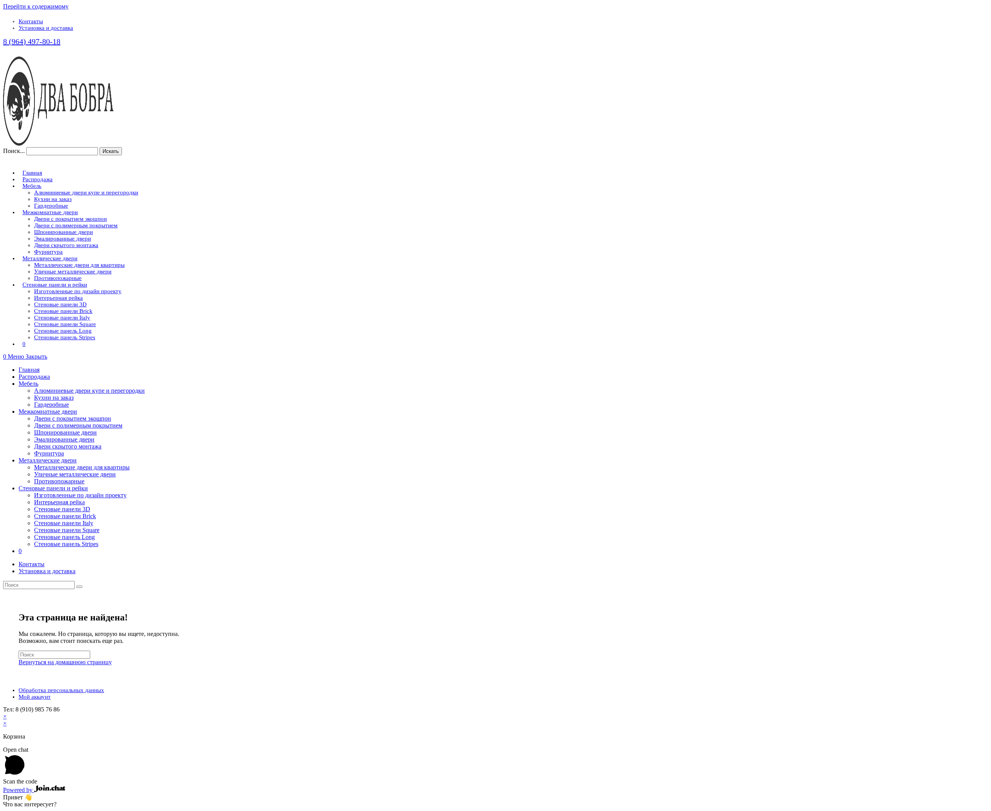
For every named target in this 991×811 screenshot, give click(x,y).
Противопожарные (59, 481)
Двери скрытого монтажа (67, 446)
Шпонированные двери (65, 432)
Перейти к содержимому (36, 6)
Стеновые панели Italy (63, 523)
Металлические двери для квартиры (82, 467)
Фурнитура (49, 453)
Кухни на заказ (54, 397)
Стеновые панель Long (64, 537)
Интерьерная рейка (59, 502)
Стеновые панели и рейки (53, 488)
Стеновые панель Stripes (66, 544)
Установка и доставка (46, 28)
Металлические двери (48, 460)
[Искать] (79, 587)
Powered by (18, 790)
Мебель (28, 383)
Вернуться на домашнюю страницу (65, 662)
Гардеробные (51, 404)
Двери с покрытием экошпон (72, 418)
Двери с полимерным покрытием (78, 425)
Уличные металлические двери (75, 474)
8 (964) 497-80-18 (31, 41)
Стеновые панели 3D (62, 509)
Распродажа (34, 376)
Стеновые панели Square (66, 530)
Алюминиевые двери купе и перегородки (89, 390)
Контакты (31, 21)
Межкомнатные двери (48, 411)
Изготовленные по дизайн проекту (80, 495)
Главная (29, 369)
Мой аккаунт (35, 697)
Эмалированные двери (64, 439)
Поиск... (14, 151)
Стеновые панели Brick (65, 516)
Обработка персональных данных (61, 690)
